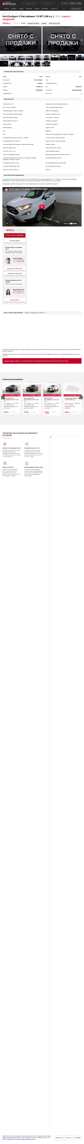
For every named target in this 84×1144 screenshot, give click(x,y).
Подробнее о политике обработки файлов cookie (21, 1139)
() (64, 8)
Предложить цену (54, 23)
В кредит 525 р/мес (33, 23)
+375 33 (18, 261)
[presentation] (2, 40)
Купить (6, 8)
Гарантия (29, 8)
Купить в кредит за (14, 235)
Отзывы (36, 8)
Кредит (21, 8)
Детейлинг (45, 8)
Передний (39, 90)
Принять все (59, 1137)
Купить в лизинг (15, 240)
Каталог (11, 13)
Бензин (40, 83)
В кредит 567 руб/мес (72, 395)
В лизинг (44, 23)
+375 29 (18, 260)
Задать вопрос (14, 300)
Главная (4, 13)
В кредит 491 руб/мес (11, 395)
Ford (16, 13)
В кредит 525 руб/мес (31, 395)
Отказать (68, 1137)
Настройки (77, 1137)
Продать (14, 8)
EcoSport (22, 13)
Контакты (54, 8)
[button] (4, 57)
